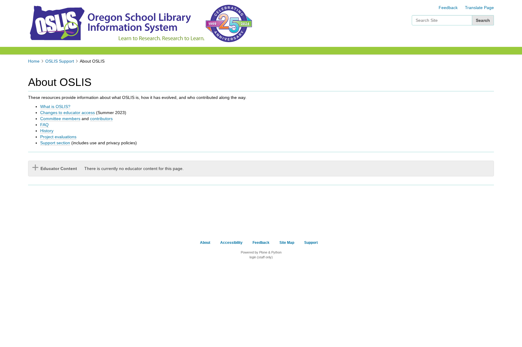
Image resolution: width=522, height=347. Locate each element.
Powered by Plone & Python (261, 252)
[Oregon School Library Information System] (116, 23)
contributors (101, 118)
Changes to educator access (67, 112)
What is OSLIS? (55, 106)
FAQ (44, 124)
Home (34, 61)
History (46, 130)
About (205, 243)
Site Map (286, 243)
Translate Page (479, 7)
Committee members (60, 118)
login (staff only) (261, 257)
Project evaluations (58, 136)
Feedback (448, 7)
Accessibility (231, 243)
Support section (55, 142)
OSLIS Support (59, 61)
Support (311, 243)
